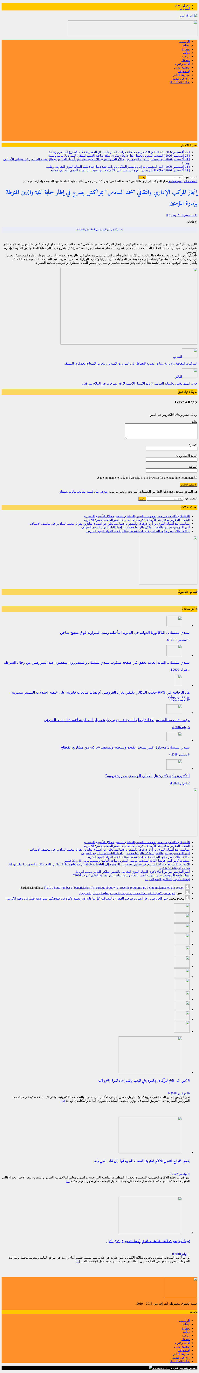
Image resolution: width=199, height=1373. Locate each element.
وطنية (186, 49)
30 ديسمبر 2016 (187, 215)
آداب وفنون (182, 63)
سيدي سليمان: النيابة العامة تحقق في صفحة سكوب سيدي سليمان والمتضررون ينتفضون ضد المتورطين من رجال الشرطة (97, 662)
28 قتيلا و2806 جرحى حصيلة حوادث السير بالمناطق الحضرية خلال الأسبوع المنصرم (137, 516)
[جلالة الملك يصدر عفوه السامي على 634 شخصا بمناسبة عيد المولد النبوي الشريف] (182, 954)
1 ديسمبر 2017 (180, 639)
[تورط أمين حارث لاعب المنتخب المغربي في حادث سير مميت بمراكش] (150, 1232)
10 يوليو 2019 (181, 699)
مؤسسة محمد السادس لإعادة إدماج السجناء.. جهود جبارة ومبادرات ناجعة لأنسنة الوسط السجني (117, 720)
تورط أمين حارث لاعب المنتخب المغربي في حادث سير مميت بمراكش (148, 1241)
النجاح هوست (161, 1368)
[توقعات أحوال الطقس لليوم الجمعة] (182, 1019)
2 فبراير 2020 (181, 783)
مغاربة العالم (181, 74)
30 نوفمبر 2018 (180, 1093)
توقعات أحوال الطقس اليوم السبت (167, 879)
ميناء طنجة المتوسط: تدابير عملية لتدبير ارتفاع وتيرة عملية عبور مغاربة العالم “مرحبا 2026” (131, 875)
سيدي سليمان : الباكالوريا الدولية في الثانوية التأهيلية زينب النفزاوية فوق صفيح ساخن (125, 632)
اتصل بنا (185, 8)
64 (168, 639)
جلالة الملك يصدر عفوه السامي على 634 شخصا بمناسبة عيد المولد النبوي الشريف (138, 531)
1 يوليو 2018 (182, 1254)
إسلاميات (184, 71)
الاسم (193, 444)
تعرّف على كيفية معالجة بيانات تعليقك (83, 491)
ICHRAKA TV (180, 82)
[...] (63, 1100)
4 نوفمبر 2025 (181, 1173)
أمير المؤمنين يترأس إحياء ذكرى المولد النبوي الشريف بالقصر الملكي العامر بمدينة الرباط (133, 871)
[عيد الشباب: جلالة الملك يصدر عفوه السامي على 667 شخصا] (182, 1031)
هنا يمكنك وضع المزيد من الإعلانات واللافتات (100, 229)
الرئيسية (184, 41)
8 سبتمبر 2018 (180, 754)
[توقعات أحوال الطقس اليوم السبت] (182, 1009)
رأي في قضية (181, 78)
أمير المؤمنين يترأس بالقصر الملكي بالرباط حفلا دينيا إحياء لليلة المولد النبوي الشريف (135, 527)
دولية (186, 52)
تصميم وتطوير (188, 1368)
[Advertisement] (99, 114)
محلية (186, 45)
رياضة (186, 56)
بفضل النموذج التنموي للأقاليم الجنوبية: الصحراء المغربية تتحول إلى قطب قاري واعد (141, 1161)
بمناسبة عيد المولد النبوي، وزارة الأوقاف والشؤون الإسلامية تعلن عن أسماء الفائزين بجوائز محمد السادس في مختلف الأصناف (110, 523)
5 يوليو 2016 (182, 727)
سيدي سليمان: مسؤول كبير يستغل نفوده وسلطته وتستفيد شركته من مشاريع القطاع (125, 747)
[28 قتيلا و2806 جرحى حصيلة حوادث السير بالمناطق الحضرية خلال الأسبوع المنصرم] (182, 911)
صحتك (186, 60)
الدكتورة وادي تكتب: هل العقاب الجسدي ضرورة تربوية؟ (147, 776)
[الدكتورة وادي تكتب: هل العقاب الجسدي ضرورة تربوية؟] (174, 768)
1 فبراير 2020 (181, 669)
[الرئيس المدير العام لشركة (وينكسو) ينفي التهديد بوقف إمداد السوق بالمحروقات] (150, 1072)
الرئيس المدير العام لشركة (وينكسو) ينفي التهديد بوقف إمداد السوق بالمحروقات (144, 1081)
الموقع (193, 466)
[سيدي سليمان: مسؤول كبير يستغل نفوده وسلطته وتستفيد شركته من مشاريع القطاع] (174, 740)
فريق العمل (182, 5)
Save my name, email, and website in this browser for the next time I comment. (145, 477)
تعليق (194, 421)
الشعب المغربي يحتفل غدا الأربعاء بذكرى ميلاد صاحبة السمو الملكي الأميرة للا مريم (137, 520)
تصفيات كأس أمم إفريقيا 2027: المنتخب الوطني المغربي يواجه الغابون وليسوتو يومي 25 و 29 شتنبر (127, 860)
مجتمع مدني (182, 67)
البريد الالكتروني (187, 455)
